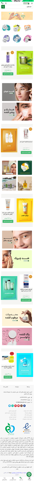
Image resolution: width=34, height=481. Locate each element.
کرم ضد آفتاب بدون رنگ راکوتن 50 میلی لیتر (8, 213)
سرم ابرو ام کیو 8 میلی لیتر (26, 142)
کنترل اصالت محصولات (27, 419)
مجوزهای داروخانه (28, 413)
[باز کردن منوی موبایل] (32, 3)
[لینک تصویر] (17, 92)
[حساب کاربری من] (6, 3)
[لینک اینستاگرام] (21, 406)
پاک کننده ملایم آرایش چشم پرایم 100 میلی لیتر (7, 66)
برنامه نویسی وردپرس (17, 473)
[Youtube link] (18, 406)
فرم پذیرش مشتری (12, 411)
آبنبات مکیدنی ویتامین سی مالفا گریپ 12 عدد (8, 367)
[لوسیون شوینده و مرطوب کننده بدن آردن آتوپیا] (26, 281)
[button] (31, 16)
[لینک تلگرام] (9, 406)
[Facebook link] (24, 406)
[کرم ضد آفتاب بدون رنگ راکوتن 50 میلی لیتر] (8, 204)
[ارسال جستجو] (3, 7)
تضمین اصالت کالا (28, 415)
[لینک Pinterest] (15, 406)
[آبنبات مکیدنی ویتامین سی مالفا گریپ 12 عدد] (8, 358)
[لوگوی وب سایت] (26, 3)
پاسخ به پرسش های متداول (10, 413)
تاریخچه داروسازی (12, 417)
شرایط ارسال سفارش (28, 417)
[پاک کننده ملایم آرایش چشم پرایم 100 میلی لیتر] (8, 57)
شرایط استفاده (13, 415)
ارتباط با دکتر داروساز (28, 411)
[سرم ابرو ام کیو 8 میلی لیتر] (26, 133)
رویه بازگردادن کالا (12, 419)
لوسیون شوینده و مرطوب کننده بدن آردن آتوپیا (26, 290)
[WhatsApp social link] (12, 406)
